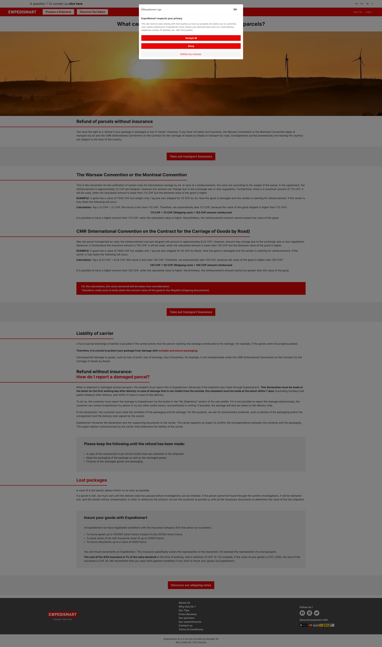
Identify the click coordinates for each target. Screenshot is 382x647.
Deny (191, 46)
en (236, 9)
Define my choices (191, 54)
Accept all (191, 38)
